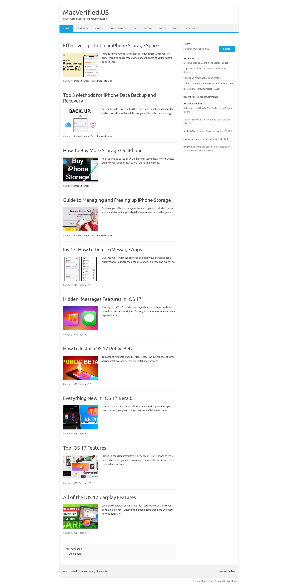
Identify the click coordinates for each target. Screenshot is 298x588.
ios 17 (88, 285)
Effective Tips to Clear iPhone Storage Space (111, 45)
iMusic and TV (118, 28)
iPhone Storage (82, 81)
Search (186, 43)
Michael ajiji (189, 119)
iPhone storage (104, 81)
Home (66, 28)
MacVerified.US (86, 12)
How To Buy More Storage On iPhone (103, 150)
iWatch (162, 28)
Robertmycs (189, 108)
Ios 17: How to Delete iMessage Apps (102, 249)
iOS (75, 285)
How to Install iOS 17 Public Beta (98, 348)
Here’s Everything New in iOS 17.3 (215, 131)
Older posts (73, 553)
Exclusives (82, 28)
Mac (175, 28)
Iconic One (200, 581)
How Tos (99, 28)
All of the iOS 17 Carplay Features (99, 497)
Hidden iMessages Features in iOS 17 (102, 299)
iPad (135, 28)
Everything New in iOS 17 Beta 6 (97, 398)
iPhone (148, 28)
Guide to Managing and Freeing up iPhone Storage (117, 200)
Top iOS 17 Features (84, 447)
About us (190, 28)
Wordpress (232, 581)
